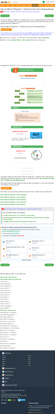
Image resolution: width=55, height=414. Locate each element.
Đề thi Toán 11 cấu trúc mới (7, 321)
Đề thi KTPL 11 (4, 341)
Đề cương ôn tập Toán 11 (7, 323)
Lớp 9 (23, 5)
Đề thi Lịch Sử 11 (4, 337)
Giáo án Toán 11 (4, 281)
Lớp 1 (29, 365)
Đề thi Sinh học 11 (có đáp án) (8, 334)
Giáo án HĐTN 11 (5, 301)
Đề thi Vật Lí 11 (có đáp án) (7, 330)
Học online (51, 2)
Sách (6, 381)
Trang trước (5, 15)
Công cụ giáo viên (11, 385)
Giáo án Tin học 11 (5, 303)
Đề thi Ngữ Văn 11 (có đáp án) (8, 312)
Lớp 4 (3, 363)
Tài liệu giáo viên (10, 368)
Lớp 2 (3, 365)
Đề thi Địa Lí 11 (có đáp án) (7, 339)
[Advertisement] (27, 53)
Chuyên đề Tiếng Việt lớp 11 (7, 315)
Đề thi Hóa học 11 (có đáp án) (8, 332)
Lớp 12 (41, 5)
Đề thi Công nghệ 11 (5, 346)
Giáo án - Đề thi (49, 5)
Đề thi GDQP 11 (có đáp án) (7, 348)
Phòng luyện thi (9, 375)
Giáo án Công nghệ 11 (6, 306)
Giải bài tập (8, 353)
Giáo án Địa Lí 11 (4, 297)
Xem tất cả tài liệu (26, 260)
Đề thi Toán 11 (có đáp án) (7, 319)
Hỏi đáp (7, 378)
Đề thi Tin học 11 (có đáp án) (8, 343)
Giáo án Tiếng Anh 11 (6, 286)
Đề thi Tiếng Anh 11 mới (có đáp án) (9, 328)
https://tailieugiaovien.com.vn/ (11, 231)
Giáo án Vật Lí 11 (4, 288)
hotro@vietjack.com (38, 412)
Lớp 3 (29, 363)
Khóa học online (9, 371)
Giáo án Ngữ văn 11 (5, 284)
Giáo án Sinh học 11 (5, 292)
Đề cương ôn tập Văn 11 (6, 317)
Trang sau (48, 15)
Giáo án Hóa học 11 (5, 290)
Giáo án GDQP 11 (5, 308)
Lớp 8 (18, 5)
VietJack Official (14, 233)
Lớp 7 (12, 5)
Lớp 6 (7, 5)
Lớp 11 (35, 5)
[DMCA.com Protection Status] (12, 400)
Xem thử (7, 29)
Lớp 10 (29, 5)
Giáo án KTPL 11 (4, 299)
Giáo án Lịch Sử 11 (5, 295)
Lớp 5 (29, 361)
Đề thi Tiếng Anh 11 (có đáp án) (8, 326)
